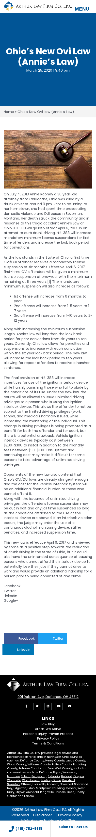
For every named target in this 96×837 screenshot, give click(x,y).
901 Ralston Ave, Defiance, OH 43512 (48, 696)
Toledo (25, 776)
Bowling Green (51, 780)
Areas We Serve (48, 728)
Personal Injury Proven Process (48, 733)
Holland (66, 776)
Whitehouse (30, 780)
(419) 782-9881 (29, 828)
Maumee (13, 776)
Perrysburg (39, 776)
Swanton (13, 784)
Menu (82, 9)
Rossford (68, 780)
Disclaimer (42, 815)
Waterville (14, 780)
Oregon (78, 776)
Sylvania (54, 776)
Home (9, 111)
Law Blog (48, 724)
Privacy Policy (48, 738)
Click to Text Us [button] (73, 826)
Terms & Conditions (48, 743)
